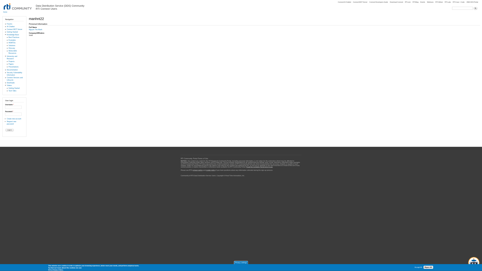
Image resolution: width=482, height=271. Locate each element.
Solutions (12, 45)
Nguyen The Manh (35, 29)
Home (5, 12)
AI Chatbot (11, 26)
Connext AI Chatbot (344, 2)
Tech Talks (12, 91)
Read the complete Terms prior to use (259, 167)
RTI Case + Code (459, 2)
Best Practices (14, 37)
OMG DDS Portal (472, 2)
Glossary (12, 48)
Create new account (14, 119)
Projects (12, 61)
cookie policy (210, 170)
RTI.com (408, 2)
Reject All (428, 267)
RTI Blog (415, 2)
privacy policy (198, 170)
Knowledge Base (13, 35)
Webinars (430, 2)
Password (9, 111)
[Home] (18, 5)
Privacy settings (241, 263)
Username (9, 105)
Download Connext (396, 2)
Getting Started (12, 32)
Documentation (12, 70)
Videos (9, 85)
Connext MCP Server (360, 2)
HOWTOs (12, 43)
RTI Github (439, 2)
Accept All (418, 267)
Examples (12, 40)
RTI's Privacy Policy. (55, 270)
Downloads (11, 83)
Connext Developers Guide (378, 2)
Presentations (14, 67)
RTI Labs (448, 2)
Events (422, 2)
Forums (9, 24)
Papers (11, 64)
